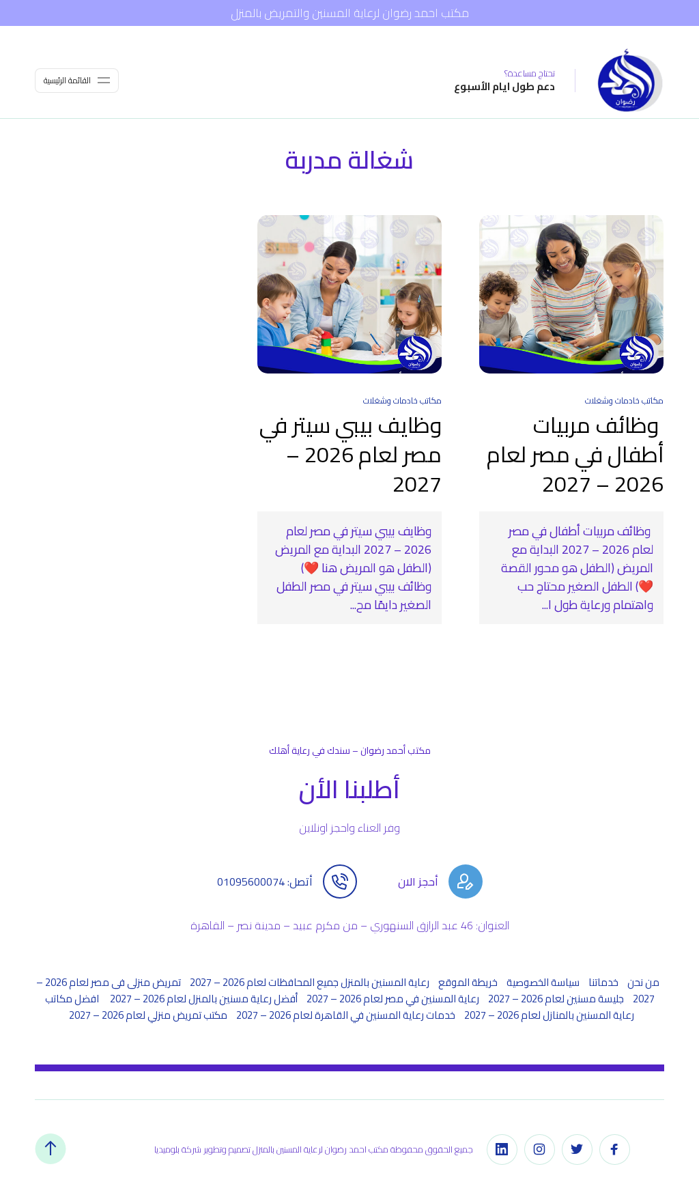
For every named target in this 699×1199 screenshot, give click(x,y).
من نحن (643, 982)
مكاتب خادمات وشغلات (624, 400)
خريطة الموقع (468, 982)
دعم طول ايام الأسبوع (504, 86)
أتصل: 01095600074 (265, 881)
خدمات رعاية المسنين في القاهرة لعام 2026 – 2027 (345, 1015)
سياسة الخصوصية (543, 982)
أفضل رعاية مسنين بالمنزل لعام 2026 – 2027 (204, 998)
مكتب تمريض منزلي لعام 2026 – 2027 (148, 1015)
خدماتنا (603, 982)
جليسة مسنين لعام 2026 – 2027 (556, 998)
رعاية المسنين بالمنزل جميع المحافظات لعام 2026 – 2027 (309, 982)
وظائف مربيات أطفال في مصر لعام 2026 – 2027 (575, 453)
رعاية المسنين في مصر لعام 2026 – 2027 (392, 998)
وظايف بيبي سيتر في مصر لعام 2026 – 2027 (350, 453)
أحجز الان (418, 881)
